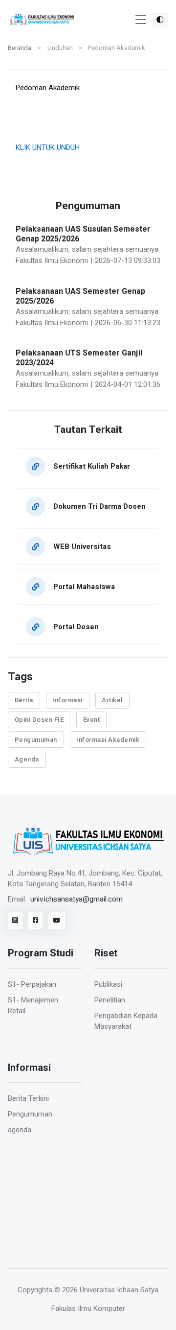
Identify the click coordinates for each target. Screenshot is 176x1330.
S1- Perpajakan (32, 984)
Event (91, 719)
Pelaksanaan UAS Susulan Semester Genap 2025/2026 (83, 234)
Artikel (112, 700)
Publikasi (108, 984)
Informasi (67, 700)
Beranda (19, 47)
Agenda (27, 759)
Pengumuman (36, 739)
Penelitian (109, 1000)
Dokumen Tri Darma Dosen (99, 506)
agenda (19, 1129)
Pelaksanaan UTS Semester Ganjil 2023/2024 (79, 358)
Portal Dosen (76, 626)
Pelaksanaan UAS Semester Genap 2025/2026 (80, 296)
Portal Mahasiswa (84, 586)
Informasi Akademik (107, 739)
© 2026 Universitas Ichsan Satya (106, 1289)
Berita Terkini (28, 1098)
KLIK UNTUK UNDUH (48, 147)
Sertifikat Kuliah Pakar (91, 466)
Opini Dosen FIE (39, 719)
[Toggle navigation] (141, 20)
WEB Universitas (82, 546)
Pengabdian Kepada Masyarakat (125, 1021)
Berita (24, 700)
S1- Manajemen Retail (33, 1006)
